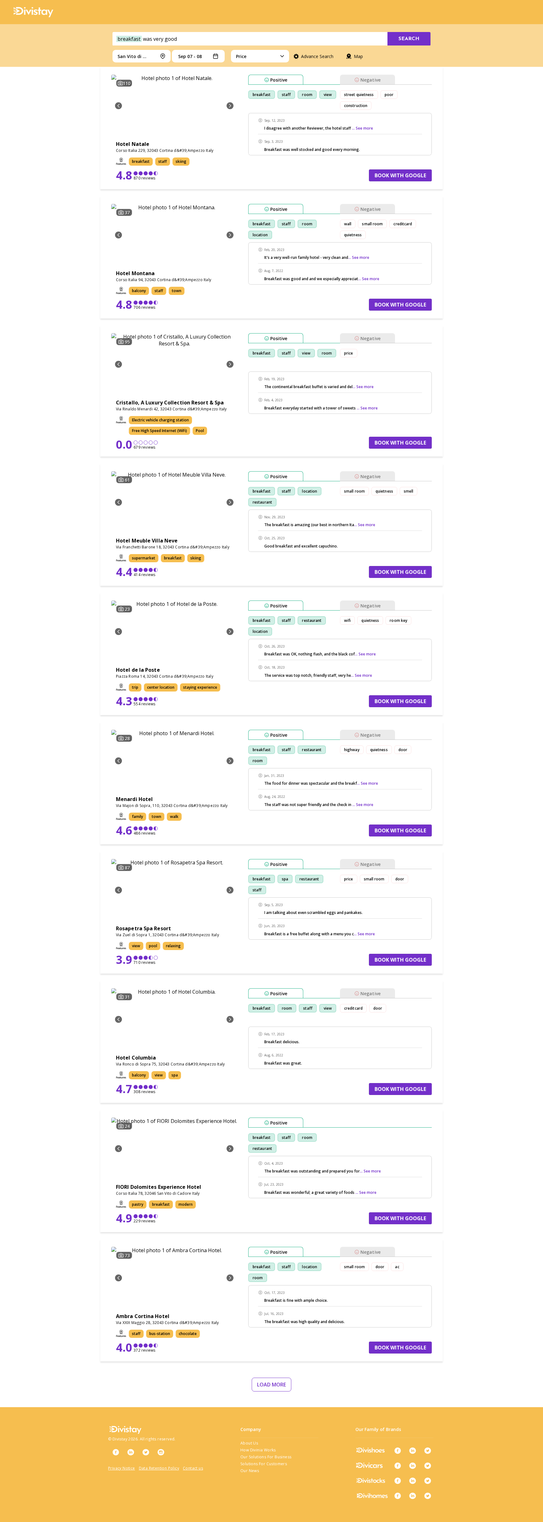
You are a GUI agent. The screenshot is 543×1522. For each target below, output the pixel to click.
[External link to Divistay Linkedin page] (130, 1452)
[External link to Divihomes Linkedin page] (412, 1495)
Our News (249, 1470)
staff (286, 94)
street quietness (359, 94)
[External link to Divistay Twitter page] (145, 1452)
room (307, 94)
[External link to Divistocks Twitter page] (427, 1480)
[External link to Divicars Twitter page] (427, 1465)
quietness (353, 235)
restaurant (262, 502)
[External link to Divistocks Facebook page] (397, 1480)
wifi (347, 620)
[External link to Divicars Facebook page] (397, 1465)
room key (398, 620)
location (260, 235)
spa (285, 879)
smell (409, 491)
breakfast (262, 94)
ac (397, 1266)
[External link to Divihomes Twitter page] (427, 1495)
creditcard (402, 224)
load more (271, 1384)
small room (372, 224)
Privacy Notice (121, 1468)
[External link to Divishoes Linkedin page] (412, 1450)
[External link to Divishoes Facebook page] (397, 1450)
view (328, 94)
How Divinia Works (258, 1450)
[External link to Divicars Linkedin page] (412, 1465)
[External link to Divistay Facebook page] (115, 1452)
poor (389, 94)
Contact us (193, 1468)
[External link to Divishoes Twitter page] (427, 1450)
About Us (249, 1443)
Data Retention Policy (159, 1468)
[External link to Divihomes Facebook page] (397, 1495)
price (348, 353)
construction (355, 105)
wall (347, 224)
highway (351, 749)
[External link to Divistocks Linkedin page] (412, 1480)
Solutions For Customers (263, 1463)
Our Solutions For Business (265, 1457)
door (402, 749)
